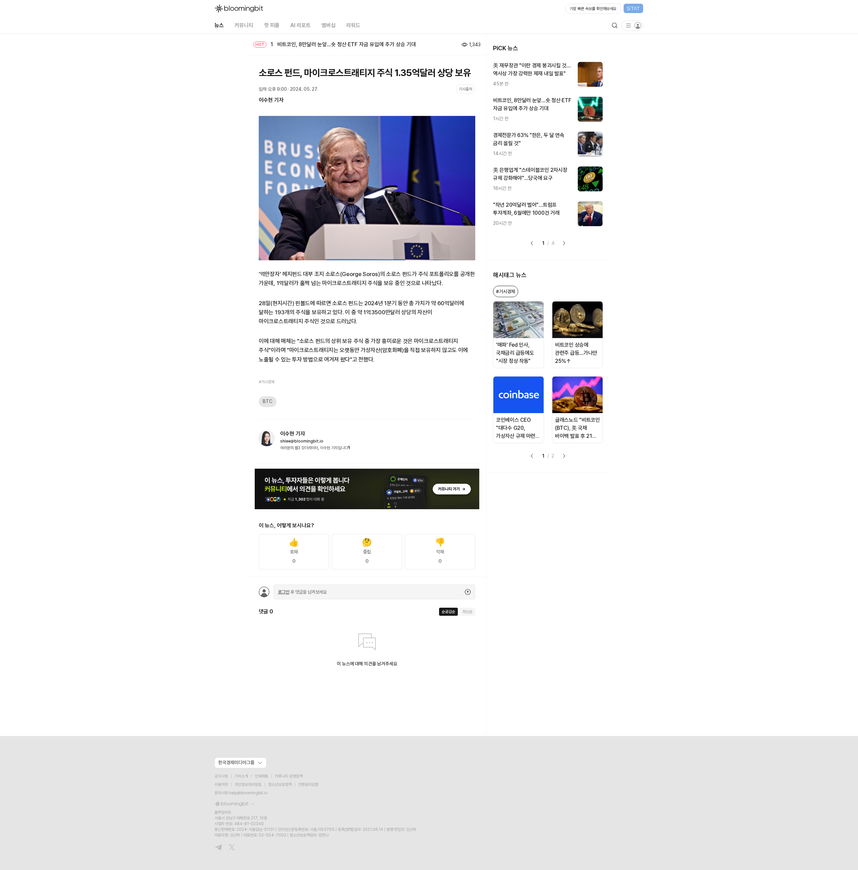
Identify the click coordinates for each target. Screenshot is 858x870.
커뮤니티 (244, 25)
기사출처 (465, 89)
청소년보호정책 (280, 784)
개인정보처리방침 (248, 784)
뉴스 (219, 25)
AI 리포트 (300, 25)
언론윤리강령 (308, 784)
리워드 (353, 25)
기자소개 (241, 776)
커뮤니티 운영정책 (289, 776)
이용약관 (221, 784)
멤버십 (328, 25)
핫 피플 (272, 25)
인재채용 (261, 776)
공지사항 (221, 776)
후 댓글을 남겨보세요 (302, 592)
